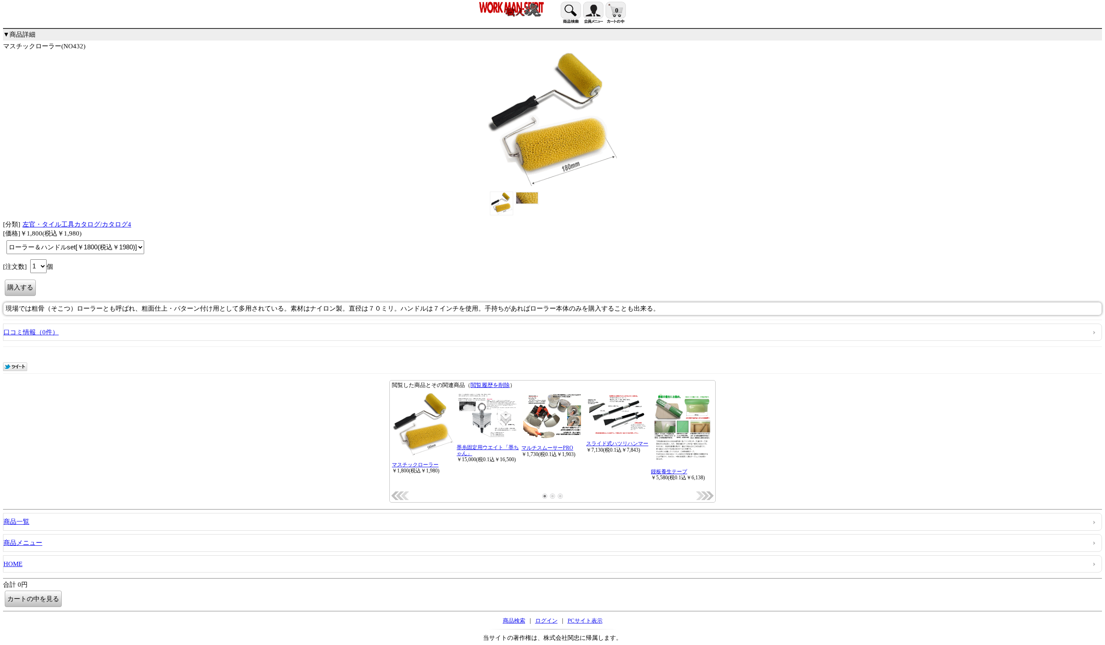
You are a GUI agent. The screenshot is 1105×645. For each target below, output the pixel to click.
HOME (12, 563)
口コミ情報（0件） (31, 332)
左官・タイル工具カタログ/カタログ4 (76, 224)
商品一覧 (16, 521)
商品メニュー (22, 542)
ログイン (546, 620)
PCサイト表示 (585, 620)
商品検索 (514, 620)
